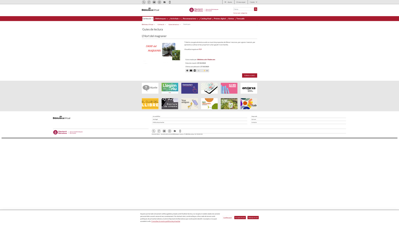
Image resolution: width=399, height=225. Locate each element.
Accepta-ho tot (240, 217)
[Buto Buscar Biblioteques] (255, 9)
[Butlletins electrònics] (165, 2)
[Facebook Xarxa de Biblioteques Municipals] (149, 2)
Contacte (254, 122)
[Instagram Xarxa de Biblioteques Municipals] (159, 2)
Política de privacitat (158, 122)
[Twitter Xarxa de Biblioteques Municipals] (144, 2)
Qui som (253, 119)
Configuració (227, 217)
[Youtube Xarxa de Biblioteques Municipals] (154, 2)
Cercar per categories (240, 13)
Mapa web (254, 116)
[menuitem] (147, 18)
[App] (170, 2)
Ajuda (230, 2)
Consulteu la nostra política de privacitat (165, 221)
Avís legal (155, 119)
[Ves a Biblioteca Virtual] (204, 9)
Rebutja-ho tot (253, 217)
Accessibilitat (156, 116)
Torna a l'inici (249, 75)
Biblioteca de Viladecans (206, 59)
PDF (200, 49)
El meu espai (240, 2)
